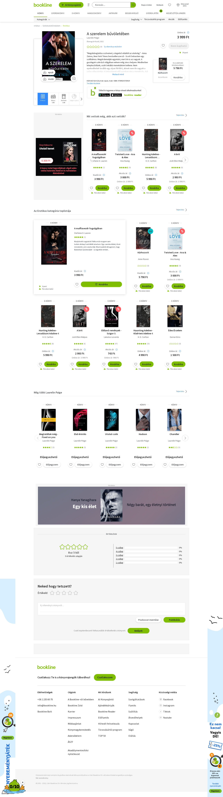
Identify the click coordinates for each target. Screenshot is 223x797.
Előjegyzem (52, 464)
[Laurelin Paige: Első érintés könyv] (80, 420)
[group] (42, 99)
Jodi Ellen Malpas (177, 160)
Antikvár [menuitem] (113, 13)
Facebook (168, 699)
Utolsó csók (111, 434)
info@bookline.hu (46, 705)
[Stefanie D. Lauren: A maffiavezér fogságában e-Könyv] (99, 140)
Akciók (171, 19)
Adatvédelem (74, 735)
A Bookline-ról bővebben (81, 699)
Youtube (167, 717)
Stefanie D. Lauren (99, 160)
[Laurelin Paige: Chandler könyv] (174, 420)
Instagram (168, 705)
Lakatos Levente (111, 337)
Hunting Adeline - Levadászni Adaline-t (151, 156)
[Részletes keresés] (88, 5)
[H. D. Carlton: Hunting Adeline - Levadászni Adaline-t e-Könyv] (151, 140)
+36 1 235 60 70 (45, 699)
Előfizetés (182, 19)
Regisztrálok (146, 5)
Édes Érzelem (175, 330)
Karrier (71, 711)
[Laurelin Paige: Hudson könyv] (143, 420)
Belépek (160, 5)
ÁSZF (70, 741)
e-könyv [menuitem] (76, 13)
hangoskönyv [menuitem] (94, 13)
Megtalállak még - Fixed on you (48, 436)
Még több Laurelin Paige (48, 392)
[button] (81, 99)
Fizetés (132, 705)
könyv (49, 404)
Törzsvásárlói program (154, 19)
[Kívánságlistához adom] (163, 45)
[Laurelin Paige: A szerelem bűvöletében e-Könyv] (58, 56)
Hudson (143, 434)
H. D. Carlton (151, 160)
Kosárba (178, 77)
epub (50, 72)
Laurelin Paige (48, 440)
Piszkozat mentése (148, 619)
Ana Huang (125, 160)
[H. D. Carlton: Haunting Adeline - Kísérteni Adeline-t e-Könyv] (143, 316)
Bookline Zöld (75, 705)
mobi (51, 79)
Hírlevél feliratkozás (109, 723)
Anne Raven (143, 259)
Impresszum (74, 717)
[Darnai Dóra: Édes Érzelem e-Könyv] (175, 316)
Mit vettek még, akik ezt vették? (106, 116)
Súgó (131, 729)
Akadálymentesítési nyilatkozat (78, 752)
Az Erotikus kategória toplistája (52, 211)
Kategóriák (42, 19)
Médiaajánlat (74, 723)
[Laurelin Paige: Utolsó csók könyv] (111, 420)
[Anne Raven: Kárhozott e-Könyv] (143, 238)
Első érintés (80, 434)
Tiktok (166, 711)
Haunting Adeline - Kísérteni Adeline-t (143, 332)
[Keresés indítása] (133, 5)
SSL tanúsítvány (42, 778)
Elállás (132, 735)
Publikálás (174, 619)
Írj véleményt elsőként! (113, 46)
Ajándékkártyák (106, 705)
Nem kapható (179, 46)
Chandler (174, 434)
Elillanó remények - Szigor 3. (111, 332)
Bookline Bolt (44, 711)
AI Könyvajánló (73, 4)
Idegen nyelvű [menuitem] (132, 13)
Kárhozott (143, 252)
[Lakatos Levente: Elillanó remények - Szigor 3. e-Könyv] (111, 316)
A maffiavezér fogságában (99, 156)
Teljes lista (180, 115)
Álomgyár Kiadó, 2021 (95, 41)
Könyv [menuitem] (40, 13)
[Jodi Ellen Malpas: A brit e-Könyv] (177, 140)
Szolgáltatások (136, 699)
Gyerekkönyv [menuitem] (57, 13)
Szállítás (133, 711)
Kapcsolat (133, 723)
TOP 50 (102, 735)
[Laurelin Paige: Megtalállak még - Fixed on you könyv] (49, 420)
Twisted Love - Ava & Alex (125, 156)
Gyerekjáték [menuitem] (154, 12)
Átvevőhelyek (135, 717)
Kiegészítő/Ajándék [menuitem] (176, 13)
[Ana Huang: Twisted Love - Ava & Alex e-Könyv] (125, 140)
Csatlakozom (105, 677)
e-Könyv (99, 125)
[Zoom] (74, 78)
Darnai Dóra (175, 337)
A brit (177, 154)
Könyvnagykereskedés (79, 729)
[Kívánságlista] (169, 5)
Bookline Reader (106, 711)
